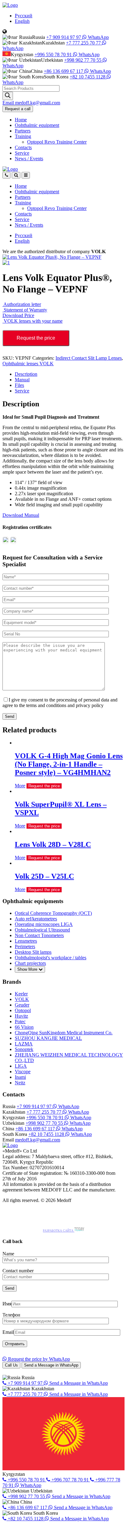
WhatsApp (98, 37)
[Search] (7, 96)
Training (23, 136)
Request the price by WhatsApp (38, 1359)
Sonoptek (24, 1049)
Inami (20, 1077)
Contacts (23, 147)
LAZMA (24, 1043)
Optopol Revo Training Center (57, 141)
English (22, 21)
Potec (20, 1021)
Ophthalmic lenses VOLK (28, 363)
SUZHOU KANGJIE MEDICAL (48, 1038)
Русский (23, 15)
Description (26, 374)
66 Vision (24, 1027)
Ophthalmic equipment (37, 125)
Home (21, 119)
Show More (28, 969)
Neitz (20, 1082)
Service (22, 153)
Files (19, 385)
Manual (22, 379)
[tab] (70, 374)
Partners (23, 130)
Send (9, 716)
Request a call (18, 109)
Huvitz (21, 1016)
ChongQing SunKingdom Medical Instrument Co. (64, 1032)
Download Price (18, 315)
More (20, 785)
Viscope (23, 1071)
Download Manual (20, 515)
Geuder (22, 1004)
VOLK (22, 999)
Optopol (23, 1010)
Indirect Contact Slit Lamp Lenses (88, 358)
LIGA (21, 1066)
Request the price (36, 338)
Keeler (21, 993)
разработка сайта (58, 1230)
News (29, 158)
